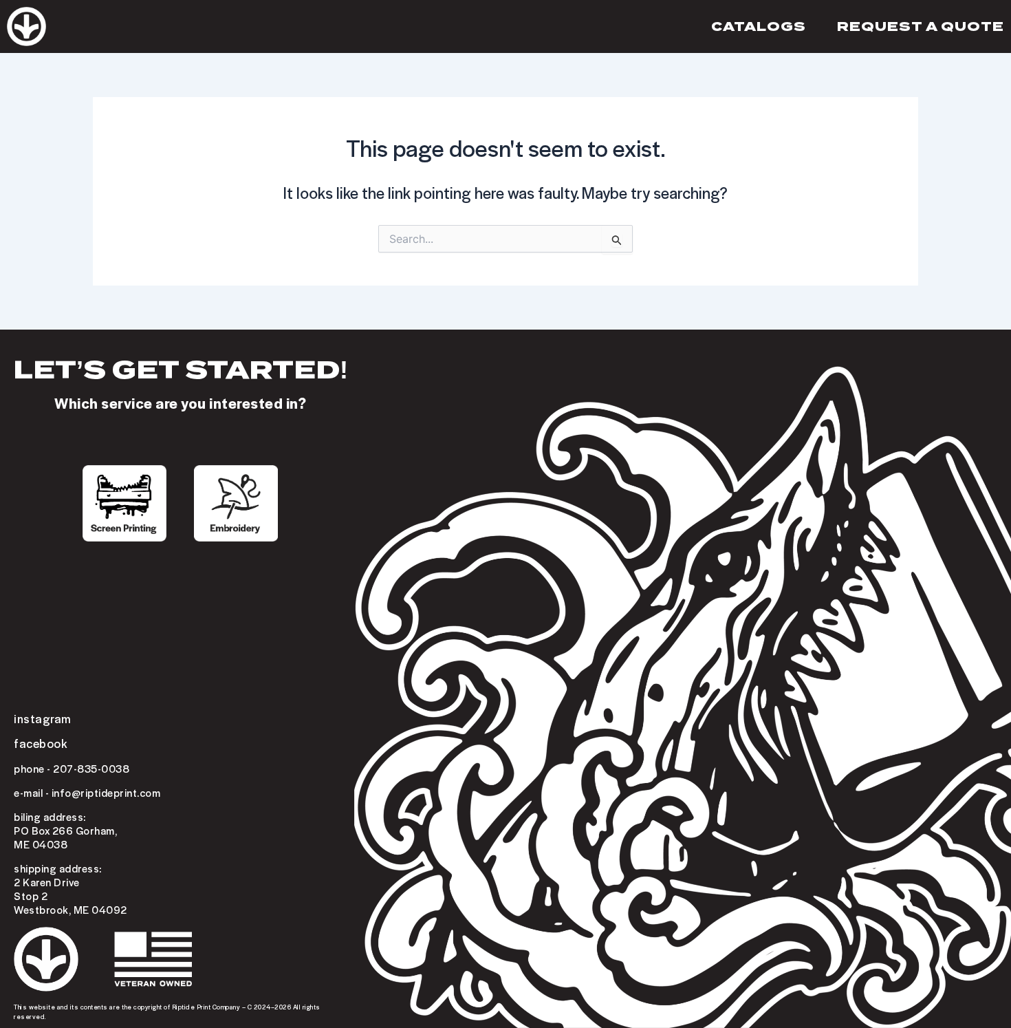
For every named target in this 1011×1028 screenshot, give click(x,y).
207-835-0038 (91, 768)
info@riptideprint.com (106, 792)
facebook (40, 743)
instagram (43, 718)
